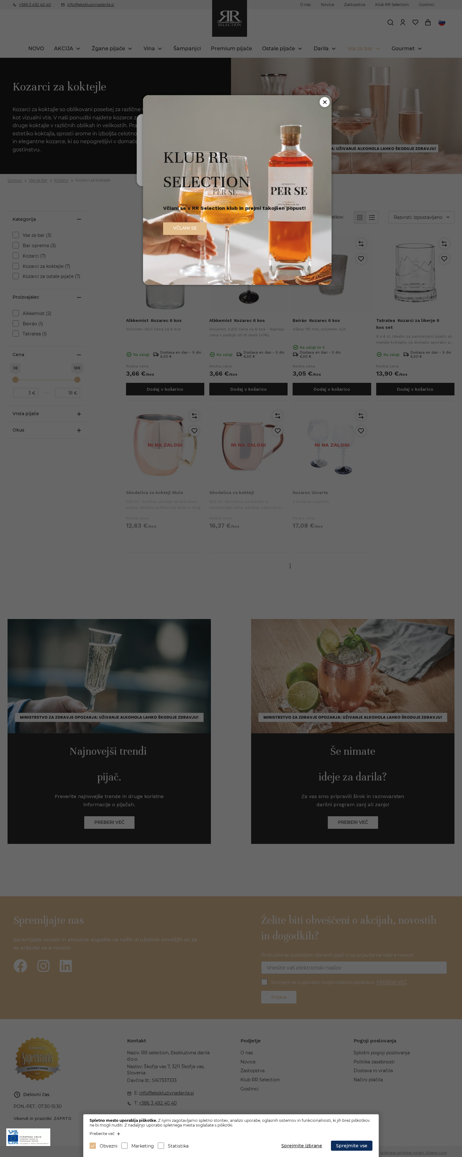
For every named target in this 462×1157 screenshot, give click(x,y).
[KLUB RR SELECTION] (237, 283)
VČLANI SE (185, 228)
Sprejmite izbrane (301, 1146)
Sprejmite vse (351, 1146)
